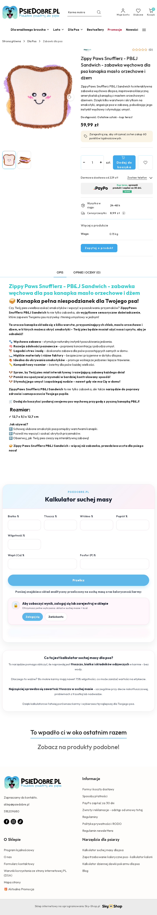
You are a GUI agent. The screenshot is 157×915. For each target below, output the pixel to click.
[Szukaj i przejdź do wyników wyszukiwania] (98, 12)
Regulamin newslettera (97, 831)
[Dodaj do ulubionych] (145, 162)
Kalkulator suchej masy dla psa (102, 850)
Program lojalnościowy (19, 850)
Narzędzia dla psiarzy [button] (100, 839)
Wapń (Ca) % (16, 555)
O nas (8, 857)
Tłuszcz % (50, 516)
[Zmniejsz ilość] (84, 162)
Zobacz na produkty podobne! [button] (78, 747)
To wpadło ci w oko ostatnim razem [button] (78, 732)
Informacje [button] (91, 779)
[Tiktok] (20, 821)
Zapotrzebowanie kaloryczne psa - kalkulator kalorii (117, 857)
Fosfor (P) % (88, 555)
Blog (85, 871)
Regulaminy (90, 817)
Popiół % (122, 516)
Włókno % (86, 516)
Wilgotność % (16, 535)
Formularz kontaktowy (19, 864)
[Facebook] (6, 821)
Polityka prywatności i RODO (102, 824)
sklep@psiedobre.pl (16, 804)
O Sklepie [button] (12, 839)
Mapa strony (12, 882)
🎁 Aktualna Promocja (19, 889)
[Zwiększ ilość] (101, 162)
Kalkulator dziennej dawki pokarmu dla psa (111, 864)
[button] (144, 29)
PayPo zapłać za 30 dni (98, 803)
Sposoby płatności (94, 796)
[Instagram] (13, 821)
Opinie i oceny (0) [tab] (86, 272)
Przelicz (78, 580)
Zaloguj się (32, 616)
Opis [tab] (60, 272)
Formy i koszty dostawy (98, 789)
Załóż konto (56, 616)
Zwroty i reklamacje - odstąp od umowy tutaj (112, 810)
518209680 (11, 811)
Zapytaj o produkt (99, 248)
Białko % (13, 516)
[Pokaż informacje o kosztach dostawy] (124, 213)
